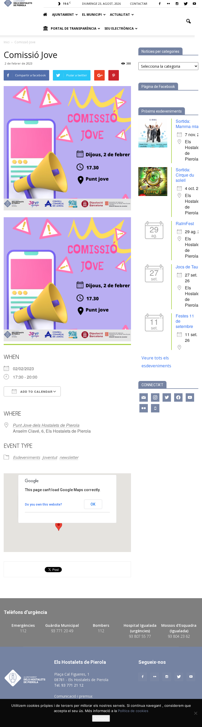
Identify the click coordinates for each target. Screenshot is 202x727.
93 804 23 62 (179, 636)
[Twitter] (186, 4)
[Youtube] (194, 4)
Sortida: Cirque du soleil (185, 175)
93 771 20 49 (62, 630)
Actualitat (120, 14)
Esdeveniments (26, 457)
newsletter (68, 457)
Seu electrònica (119, 28)
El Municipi (92, 14)
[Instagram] (177, 4)
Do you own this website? (43, 504)
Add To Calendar (36, 392)
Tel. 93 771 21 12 (68, 685)
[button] (188, 21)
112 (23, 630)
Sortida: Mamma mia (187, 123)
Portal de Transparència (73, 28)
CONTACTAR (138, 4)
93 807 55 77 (140, 636)
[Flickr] (168, 4)
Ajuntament (63, 14)
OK (92, 504)
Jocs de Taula (188, 267)
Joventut (49, 457)
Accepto (101, 718)
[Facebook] (160, 4)
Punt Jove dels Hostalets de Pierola (46, 425)
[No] (195, 713)
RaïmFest (185, 223)
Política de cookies (133, 711)
